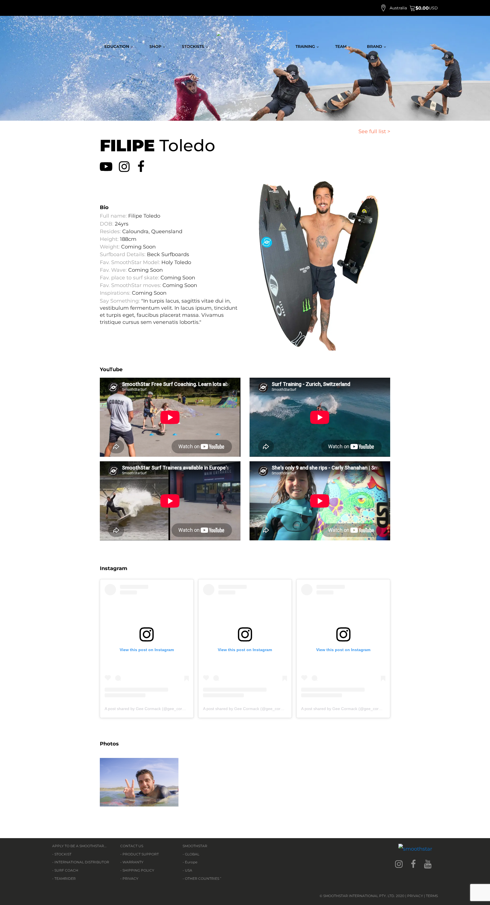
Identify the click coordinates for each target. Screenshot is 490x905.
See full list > (374, 131)
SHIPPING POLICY (138, 870)
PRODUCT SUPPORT (140, 854)
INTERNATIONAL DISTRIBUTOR (81, 862)
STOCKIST (62, 854)
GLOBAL (192, 854)
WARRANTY (132, 862)
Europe (191, 862)
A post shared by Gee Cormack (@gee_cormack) (149, 708)
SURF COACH (66, 870)
